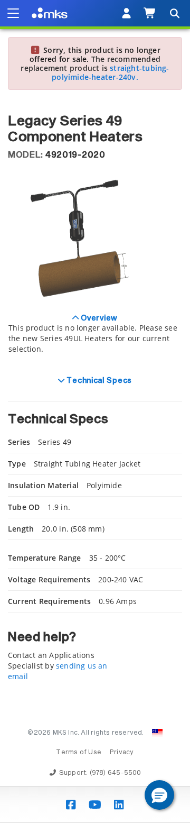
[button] (159, 795)
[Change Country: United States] (157, 732)
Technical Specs (98, 381)
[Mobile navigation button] (13, 13)
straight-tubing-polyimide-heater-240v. (110, 72)
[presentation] (95, 411)
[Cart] (150, 13)
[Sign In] (126, 13)
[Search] (174, 13)
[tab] (95, 339)
